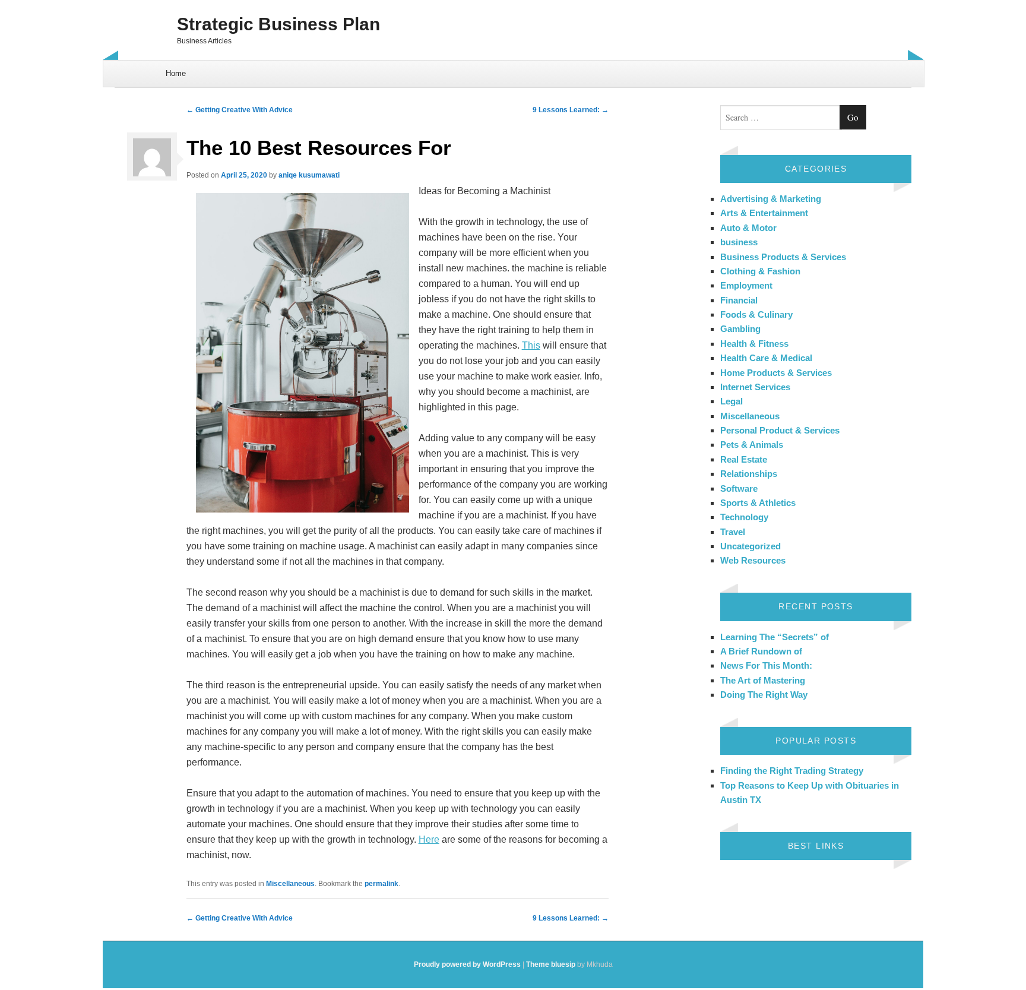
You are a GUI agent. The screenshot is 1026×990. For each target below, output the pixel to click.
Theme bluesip (550, 964)
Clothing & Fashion (760, 271)
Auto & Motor (748, 228)
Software (739, 488)
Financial (739, 300)
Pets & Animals (751, 444)
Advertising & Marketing (770, 199)
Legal (731, 401)
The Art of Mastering (762, 680)
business (739, 242)
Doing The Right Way (764, 694)
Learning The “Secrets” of (774, 637)
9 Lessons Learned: (571, 110)
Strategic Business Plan (278, 24)
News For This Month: (766, 665)
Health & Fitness (754, 344)
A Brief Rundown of (761, 651)
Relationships (748, 474)
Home (176, 73)
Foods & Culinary (756, 314)
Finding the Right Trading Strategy (791, 771)
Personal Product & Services (780, 430)
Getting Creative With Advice (239, 110)
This (531, 345)
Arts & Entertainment (764, 213)
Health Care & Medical (766, 358)
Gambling (740, 329)
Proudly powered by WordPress (467, 964)
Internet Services (755, 387)
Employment (746, 285)
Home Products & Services (776, 373)
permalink (381, 884)
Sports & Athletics (758, 503)
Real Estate (743, 459)
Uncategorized (750, 546)
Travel (732, 532)
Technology (744, 517)
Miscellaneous (290, 884)
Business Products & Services (783, 257)
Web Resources (753, 560)
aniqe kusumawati (309, 175)
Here (429, 839)
